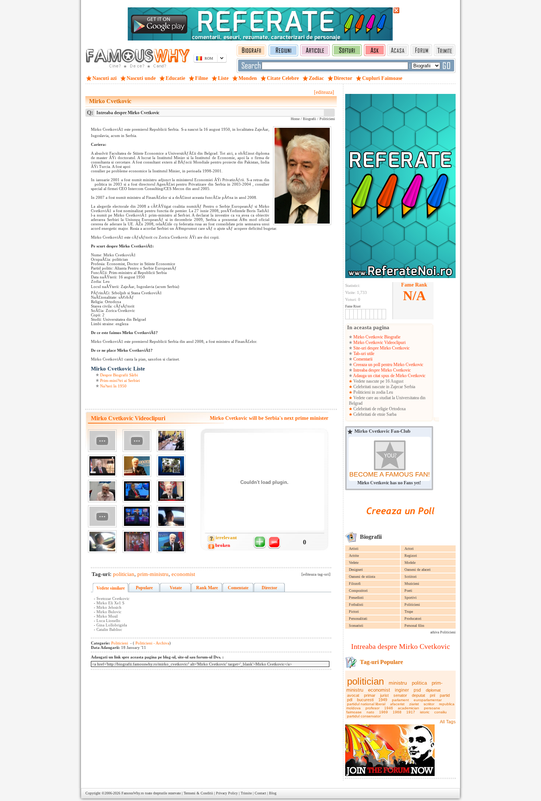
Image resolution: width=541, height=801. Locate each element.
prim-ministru (153, 574)
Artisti (353, 549)
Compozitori (358, 591)
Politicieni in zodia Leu (372, 392)
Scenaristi (356, 625)
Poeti (408, 591)
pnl (432, 695)
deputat (418, 695)
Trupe (408, 611)
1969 (383, 712)
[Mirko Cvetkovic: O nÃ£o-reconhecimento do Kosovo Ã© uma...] (102, 466)
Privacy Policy (227, 793)
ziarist (414, 704)
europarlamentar (428, 700)
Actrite (354, 556)
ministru (398, 683)
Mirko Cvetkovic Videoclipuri (379, 342)
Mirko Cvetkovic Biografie (376, 337)
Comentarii (362, 359)
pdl (349, 700)
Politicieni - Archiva (151, 643)
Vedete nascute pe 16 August (377, 381)
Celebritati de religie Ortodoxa (379, 408)
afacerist (397, 704)
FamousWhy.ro (132, 793)
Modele (410, 563)
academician (408, 708)
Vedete (353, 563)
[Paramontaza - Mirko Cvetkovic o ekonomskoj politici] (171, 466)
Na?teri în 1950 (113, 386)
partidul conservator (364, 716)
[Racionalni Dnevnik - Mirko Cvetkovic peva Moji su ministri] (137, 541)
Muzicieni (411, 584)
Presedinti (356, 598)
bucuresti (365, 700)
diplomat (433, 690)
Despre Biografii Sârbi (119, 375)
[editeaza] (324, 92)
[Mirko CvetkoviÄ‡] (137, 466)
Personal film (414, 625)
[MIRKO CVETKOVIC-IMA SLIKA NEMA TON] (137, 440)
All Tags (448, 721)
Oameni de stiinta (362, 577)
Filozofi (355, 584)
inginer (402, 690)
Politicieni (412, 604)
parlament (400, 700)
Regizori (410, 556)
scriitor (429, 704)
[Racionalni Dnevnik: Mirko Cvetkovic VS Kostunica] (137, 516)
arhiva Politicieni (443, 632)
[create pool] (400, 523)
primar (369, 695)
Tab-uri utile (363, 353)
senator (400, 695)
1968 (397, 712)
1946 (388, 708)
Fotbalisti (356, 604)
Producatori (412, 618)
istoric (424, 712)
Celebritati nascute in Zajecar (378, 386)
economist (379, 690)
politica (419, 683)
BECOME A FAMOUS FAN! (389, 474)
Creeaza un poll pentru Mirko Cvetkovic (387, 364)
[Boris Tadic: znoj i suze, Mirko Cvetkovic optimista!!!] (171, 491)
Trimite (246, 793)
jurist (384, 695)
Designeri (356, 570)
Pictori (354, 611)
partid (445, 695)
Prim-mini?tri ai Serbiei (120, 380)
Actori (409, 549)
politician (365, 681)
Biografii (309, 119)
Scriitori (410, 577)
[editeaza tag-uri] (315, 574)
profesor (372, 708)
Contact (260, 793)
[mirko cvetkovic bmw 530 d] (171, 516)
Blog (272, 793)
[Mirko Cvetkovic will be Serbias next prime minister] (102, 440)
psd (417, 690)
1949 (382, 700)
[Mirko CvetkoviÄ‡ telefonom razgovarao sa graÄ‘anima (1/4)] (102, 491)
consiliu (440, 712)
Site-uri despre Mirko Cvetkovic (381, 348)
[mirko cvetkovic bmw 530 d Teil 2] (102, 541)
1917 (410, 712)
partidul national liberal (366, 704)
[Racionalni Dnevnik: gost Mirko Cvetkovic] (137, 491)
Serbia (409, 386)
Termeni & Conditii (198, 793)
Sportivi (410, 598)
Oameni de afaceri (417, 570)
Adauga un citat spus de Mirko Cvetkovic (388, 375)
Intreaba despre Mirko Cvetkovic (381, 370)
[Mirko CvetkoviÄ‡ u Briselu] (171, 541)
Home (295, 119)
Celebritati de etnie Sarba (374, 414)
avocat (353, 695)
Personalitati (358, 618)
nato (370, 712)
